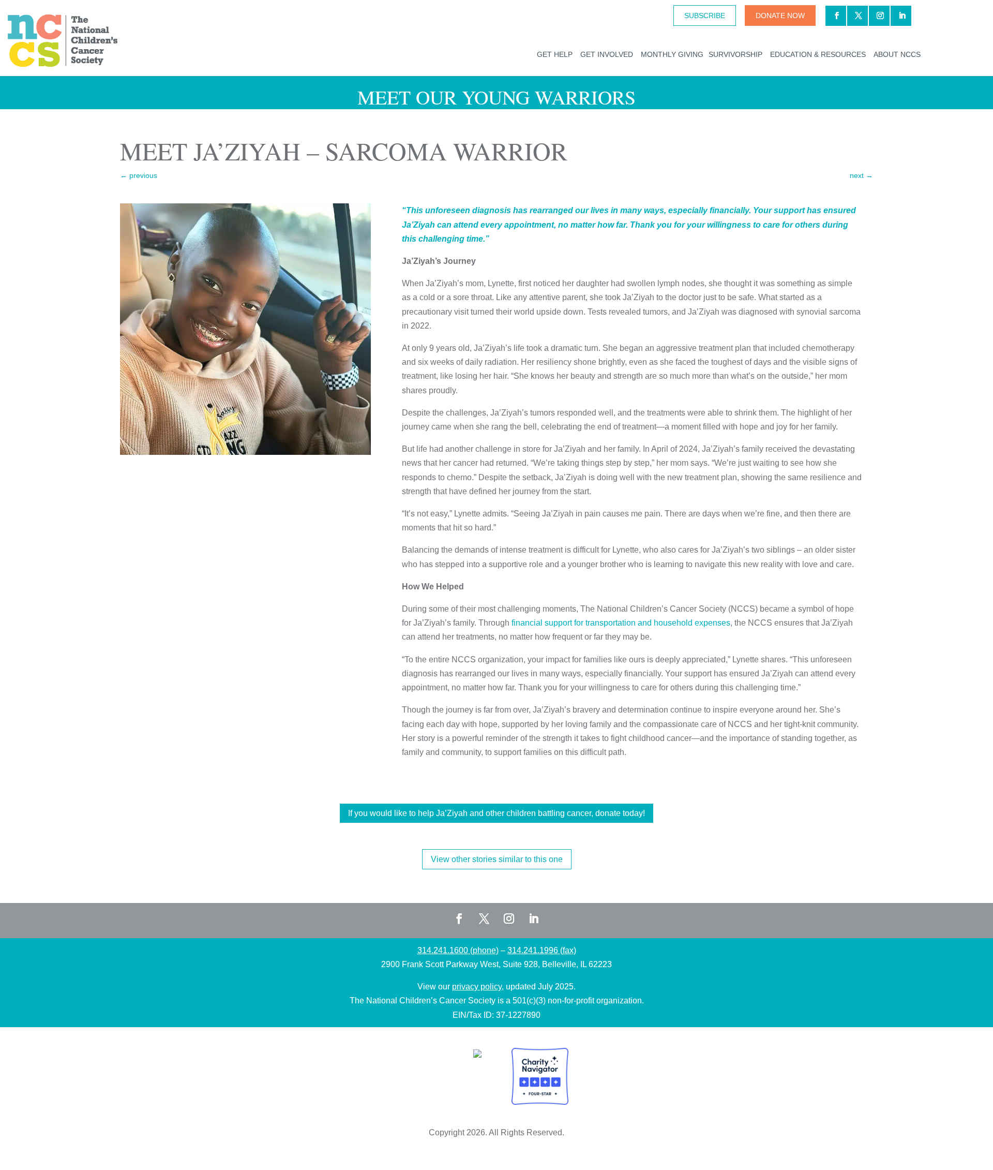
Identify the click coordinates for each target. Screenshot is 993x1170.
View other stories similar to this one (497, 859)
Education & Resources (818, 54)
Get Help (555, 54)
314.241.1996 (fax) (541, 950)
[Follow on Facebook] (459, 918)
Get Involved (606, 54)
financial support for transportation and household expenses (620, 622)
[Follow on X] (484, 918)
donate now (780, 15)
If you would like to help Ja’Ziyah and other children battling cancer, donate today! (496, 813)
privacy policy (477, 986)
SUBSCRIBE (704, 15)
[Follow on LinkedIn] (533, 918)
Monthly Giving (672, 54)
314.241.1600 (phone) (458, 950)
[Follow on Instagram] (509, 918)
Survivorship (735, 54)
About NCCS (897, 54)
